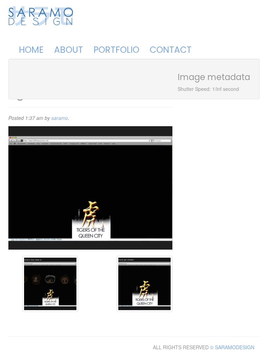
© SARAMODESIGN (232, 347)
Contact (171, 50)
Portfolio (116, 50)
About (68, 50)
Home (31, 50)
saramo (59, 117)
